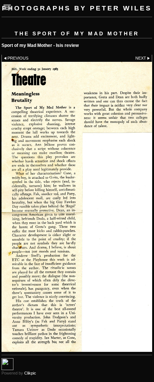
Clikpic (30, 373)
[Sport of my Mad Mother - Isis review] (76, 207)
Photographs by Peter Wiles (77, 8)
